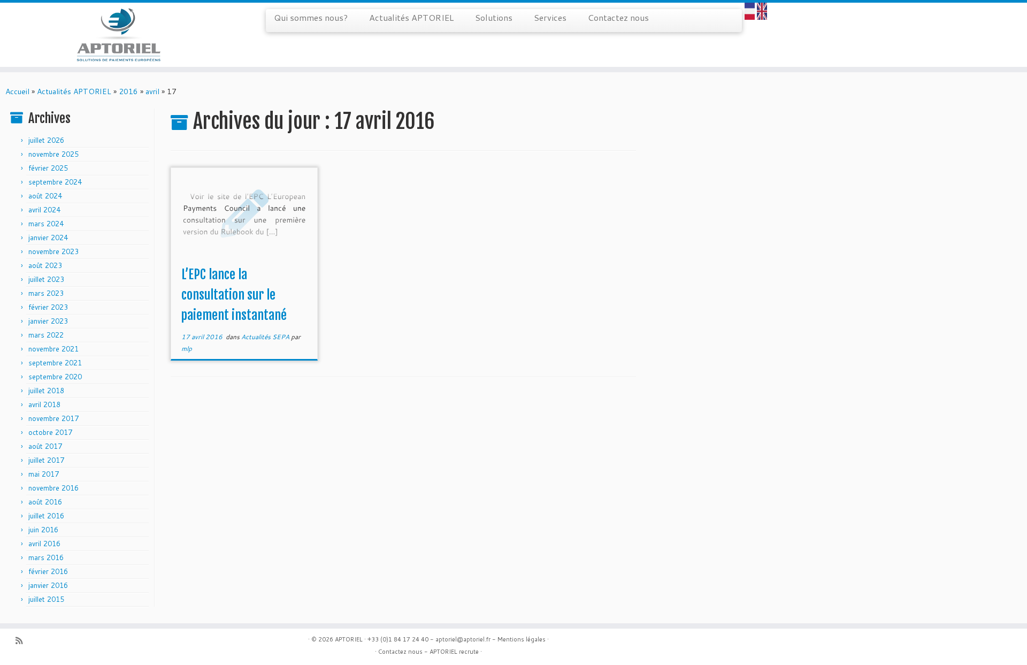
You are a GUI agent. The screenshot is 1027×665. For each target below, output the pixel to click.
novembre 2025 (53, 154)
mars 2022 (46, 335)
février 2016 (48, 571)
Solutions (493, 17)
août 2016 (45, 502)
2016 (128, 91)
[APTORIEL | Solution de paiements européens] (118, 35)
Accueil (17, 91)
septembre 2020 (55, 376)
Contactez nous (618, 17)
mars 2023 (46, 293)
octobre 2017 (50, 432)
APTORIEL (349, 639)
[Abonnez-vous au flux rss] (22, 640)
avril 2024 (44, 210)
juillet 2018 (46, 390)
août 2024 (45, 196)
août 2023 (45, 265)
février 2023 (48, 307)
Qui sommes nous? (311, 17)
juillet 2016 (46, 516)
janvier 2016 (48, 585)
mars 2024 (46, 223)
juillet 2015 (46, 599)
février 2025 (48, 168)
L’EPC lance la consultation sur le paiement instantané (234, 294)
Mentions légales (521, 639)
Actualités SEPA (266, 336)
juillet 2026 (46, 140)
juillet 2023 (46, 279)
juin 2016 (43, 529)
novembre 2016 (53, 488)
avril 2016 (44, 543)
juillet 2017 (46, 460)
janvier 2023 (48, 321)
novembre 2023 (53, 251)
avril (152, 91)
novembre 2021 (53, 349)
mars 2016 (46, 557)
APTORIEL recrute (454, 651)
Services (550, 17)
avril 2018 (44, 404)
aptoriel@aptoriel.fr (462, 639)
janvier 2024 (48, 237)
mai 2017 (43, 474)
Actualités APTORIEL (411, 17)
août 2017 (45, 446)
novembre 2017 (53, 418)
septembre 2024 (55, 182)
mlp (186, 348)
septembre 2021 (55, 363)
